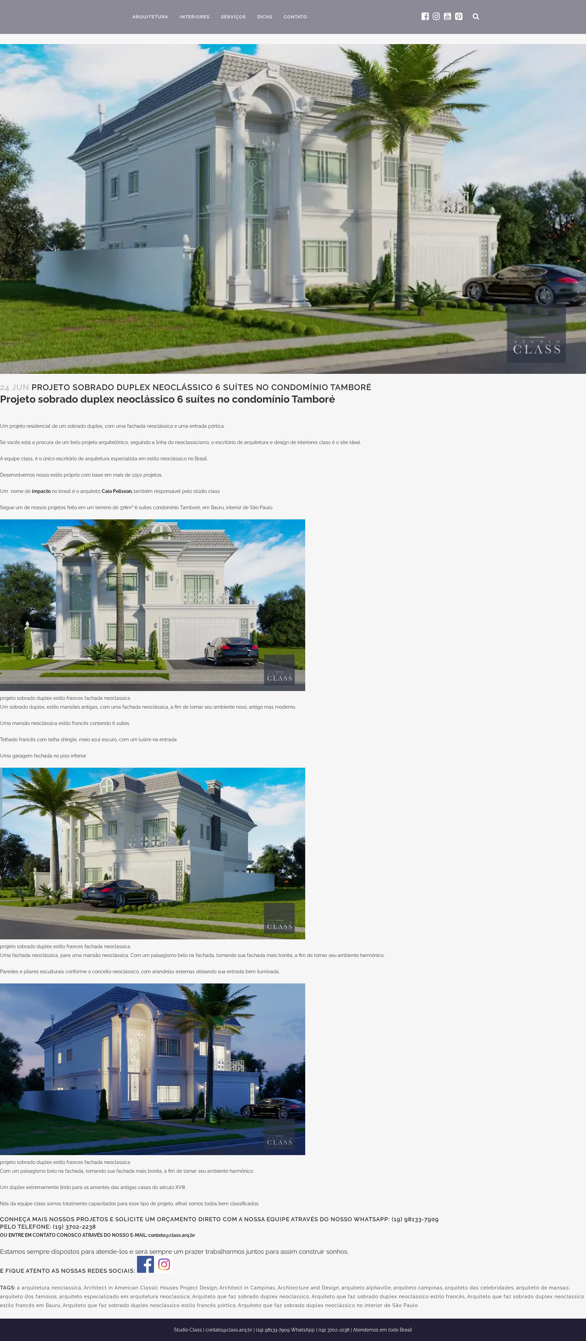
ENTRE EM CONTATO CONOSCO (45, 1235)
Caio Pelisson (117, 491)
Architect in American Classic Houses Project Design (150, 1287)
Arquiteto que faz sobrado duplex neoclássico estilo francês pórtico (149, 1305)
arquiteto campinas (418, 1287)
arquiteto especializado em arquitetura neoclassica (124, 1296)
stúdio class (206, 491)
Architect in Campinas (247, 1287)
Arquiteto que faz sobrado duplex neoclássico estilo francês (388, 1296)
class (27, 458)
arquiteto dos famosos (28, 1296)
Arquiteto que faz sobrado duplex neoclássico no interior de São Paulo (328, 1305)
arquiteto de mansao (542, 1287)
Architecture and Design (308, 1287)
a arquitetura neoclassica (49, 1287)
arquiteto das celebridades (479, 1287)
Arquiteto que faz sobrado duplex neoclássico (250, 1296)
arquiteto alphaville (366, 1287)
